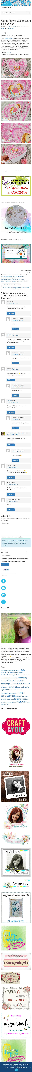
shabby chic (5, 699)
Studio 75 (12, 699)
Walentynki (7, 281)
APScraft (3, 276)
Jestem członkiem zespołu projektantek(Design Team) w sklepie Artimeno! (16, 288)
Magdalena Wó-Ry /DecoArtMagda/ (15, 433)
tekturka (18, 699)
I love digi (9, 52)
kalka (15, 684)
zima (5, 704)
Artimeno (7, 670)
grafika (11, 276)
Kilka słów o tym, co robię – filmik (10, 284)
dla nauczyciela (11, 677)
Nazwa (3, 549)
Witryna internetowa (6, 555)
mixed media (16, 690)
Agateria (3, 670)
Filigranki (11, 680)
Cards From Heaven (8, 13)
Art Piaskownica (12, 670)
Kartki (18, 274)
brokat (7, 276)
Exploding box (4, 680)
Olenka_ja (9, 400)
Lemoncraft (10, 278)
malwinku (9, 334)
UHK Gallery (25, 699)
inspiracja (5, 683)
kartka (19, 276)
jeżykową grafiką (9, 38)
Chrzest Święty (13, 672)
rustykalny (15, 693)
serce (12, 279)
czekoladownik (27, 675)
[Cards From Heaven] (16, 3)
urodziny (3, 702)
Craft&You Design (8, 675)
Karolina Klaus (10, 28)
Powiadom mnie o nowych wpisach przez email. (13, 561)
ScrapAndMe (20, 696)
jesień (11, 683)
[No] (30, 1067)
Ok (16, 1069)
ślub (7, 704)
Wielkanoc (9, 702)
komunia (6, 687)
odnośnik (21, 281)
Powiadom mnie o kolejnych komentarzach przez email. (15, 558)
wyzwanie (13, 281)
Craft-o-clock (20, 675)
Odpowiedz (11, 313)
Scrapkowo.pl (7, 279)
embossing (22, 677)
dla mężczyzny (4, 677)
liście (9, 690)
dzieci (15, 677)
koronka (5, 278)
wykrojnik (14, 702)
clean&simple (19, 672)
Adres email (4, 552)
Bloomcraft (18, 670)
